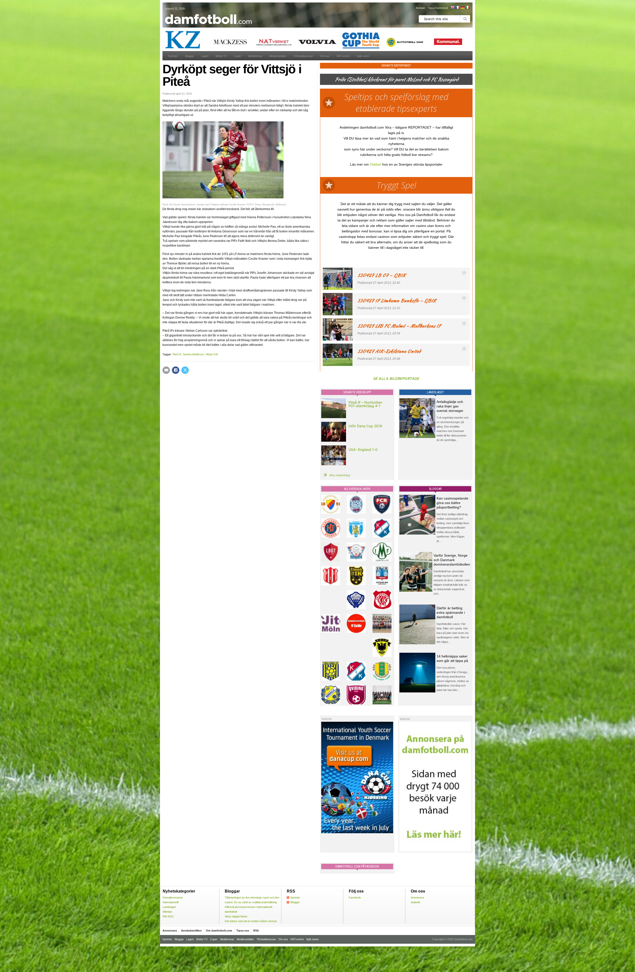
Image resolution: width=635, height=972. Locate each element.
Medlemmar (255, 56)
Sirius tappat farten (236, 916)
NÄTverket (343, 56)
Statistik (415, 902)
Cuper (237, 56)
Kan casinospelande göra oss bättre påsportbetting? (452, 502)
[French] (457, 7)
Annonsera (417, 897)
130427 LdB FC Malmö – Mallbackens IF (399, 326)
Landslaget (169, 906)
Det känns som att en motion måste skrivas (251, 921)
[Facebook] (175, 370)
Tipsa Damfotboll (438, 7)
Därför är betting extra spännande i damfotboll (451, 612)
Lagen (205, 56)
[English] (452, 7)
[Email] (166, 370)
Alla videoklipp (339, 475)
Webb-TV (221, 56)
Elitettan (167, 911)
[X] (185, 370)
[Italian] (467, 7)
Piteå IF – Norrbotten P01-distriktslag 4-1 (365, 404)
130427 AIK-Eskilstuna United (389, 351)
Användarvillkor (191, 930)
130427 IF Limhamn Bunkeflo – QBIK (396, 300)
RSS (256, 930)
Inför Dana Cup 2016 (365, 426)
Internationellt (171, 902)
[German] (462, 7)
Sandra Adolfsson (193, 354)
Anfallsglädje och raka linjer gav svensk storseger (450, 406)
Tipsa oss (242, 930)
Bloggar (189, 56)
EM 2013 (168, 916)
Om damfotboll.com (219, 930)
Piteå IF (176, 354)
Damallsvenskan (173, 897)
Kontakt (420, 7)
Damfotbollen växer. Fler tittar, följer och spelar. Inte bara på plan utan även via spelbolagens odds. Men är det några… (453, 632)
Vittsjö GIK (211, 354)
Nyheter (173, 56)
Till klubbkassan (303, 56)
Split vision (363, 56)
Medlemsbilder (278, 56)
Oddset (375, 164)
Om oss (325, 56)
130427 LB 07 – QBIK (381, 275)
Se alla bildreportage (396, 378)
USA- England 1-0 (363, 449)
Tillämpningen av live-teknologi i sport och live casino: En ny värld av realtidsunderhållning (252, 900)
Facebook (355, 897)
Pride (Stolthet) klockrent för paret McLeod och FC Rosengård (396, 79)
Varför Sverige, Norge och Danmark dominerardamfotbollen (452, 559)
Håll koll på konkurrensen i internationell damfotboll (248, 909)
